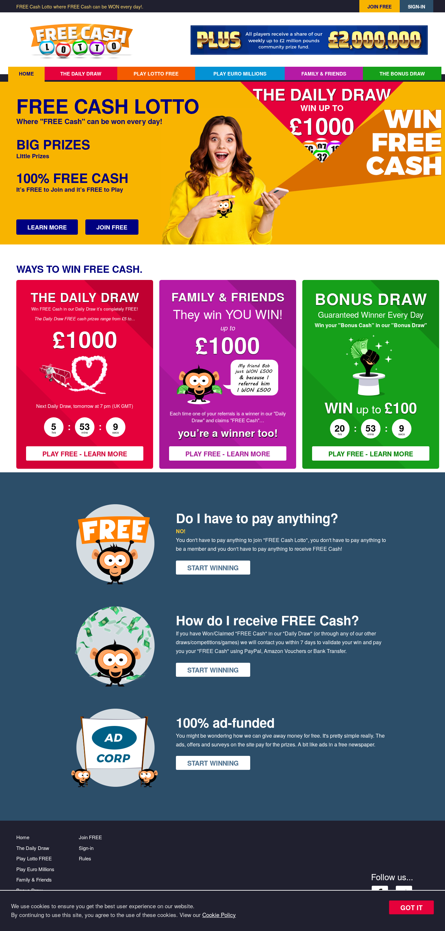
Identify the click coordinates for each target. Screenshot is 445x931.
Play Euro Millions (239, 73)
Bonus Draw (371, 298)
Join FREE (379, 6)
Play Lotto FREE (156, 73)
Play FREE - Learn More (84, 453)
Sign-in (416, 6)
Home (26, 73)
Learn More (47, 227)
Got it (411, 907)
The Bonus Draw (402, 73)
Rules (85, 858)
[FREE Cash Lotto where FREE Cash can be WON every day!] (81, 41)
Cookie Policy (219, 914)
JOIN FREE (111, 227)
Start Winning (213, 567)
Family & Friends (323, 73)
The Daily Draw (80, 73)
